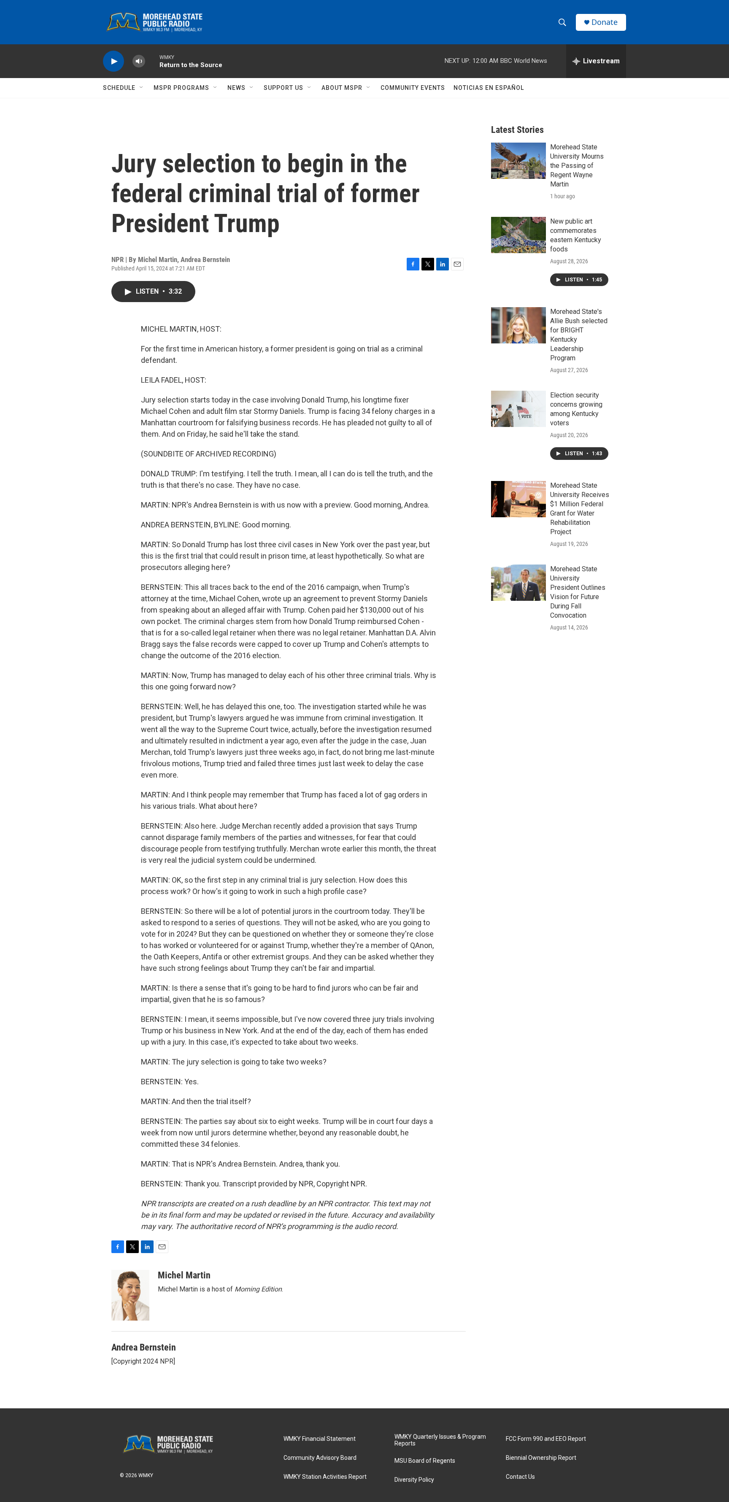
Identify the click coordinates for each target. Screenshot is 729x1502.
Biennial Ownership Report (541, 1458)
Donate (604, 22)
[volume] (139, 61)
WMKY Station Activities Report (325, 1477)
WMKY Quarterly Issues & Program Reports (440, 1440)
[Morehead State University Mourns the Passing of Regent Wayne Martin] (518, 161)
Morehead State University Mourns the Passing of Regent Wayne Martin (577, 165)
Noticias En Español (489, 87)
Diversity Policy (414, 1480)
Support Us (283, 87)
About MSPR (341, 87)
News (236, 87)
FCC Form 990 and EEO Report (546, 1439)
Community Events (413, 87)
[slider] (152, 61)
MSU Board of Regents (424, 1461)
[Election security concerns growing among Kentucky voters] (518, 409)
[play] (113, 61)
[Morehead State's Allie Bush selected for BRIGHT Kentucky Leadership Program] (518, 325)
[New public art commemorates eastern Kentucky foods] (518, 235)
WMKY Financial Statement (320, 1439)
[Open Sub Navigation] (141, 87)
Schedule (119, 87)
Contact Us (520, 1477)
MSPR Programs (181, 87)
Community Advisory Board (320, 1458)
